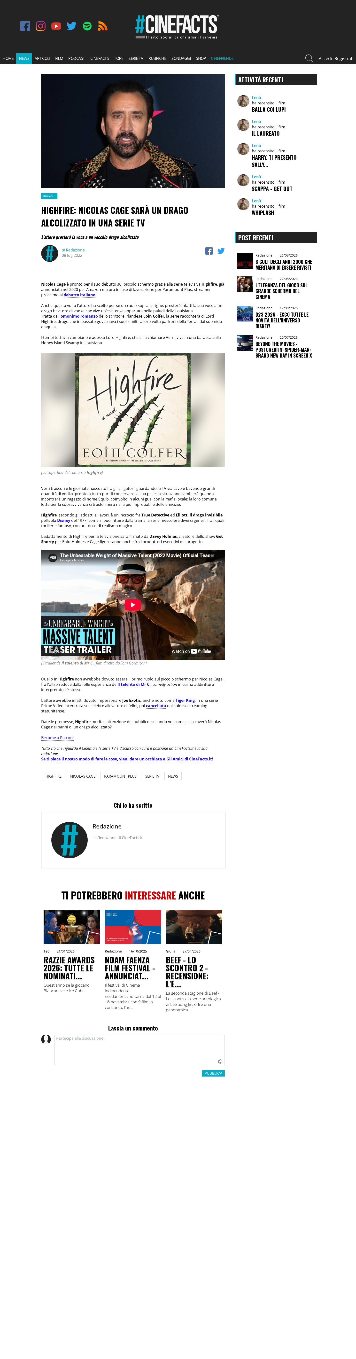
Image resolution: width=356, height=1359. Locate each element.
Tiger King (185, 700)
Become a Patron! (57, 737)
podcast (76, 58)
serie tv (136, 58)
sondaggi (181, 58)
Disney (63, 520)
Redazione (73, 250)
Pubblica (213, 1073)
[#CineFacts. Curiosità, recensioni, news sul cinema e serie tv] (176, 38)
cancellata (156, 705)
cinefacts (99, 58)
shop (201, 58)
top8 (118, 58)
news (24, 58)
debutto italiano (79, 294)
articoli (42, 58)
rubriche (157, 58)
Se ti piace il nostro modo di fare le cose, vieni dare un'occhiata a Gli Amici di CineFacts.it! (127, 759)
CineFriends (222, 58)
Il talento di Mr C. (134, 684)
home (8, 58)
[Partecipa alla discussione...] (139, 1050)
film (59, 58)
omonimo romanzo (79, 316)
